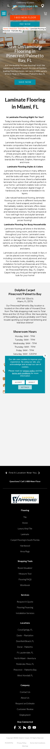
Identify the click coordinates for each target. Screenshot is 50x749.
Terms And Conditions (37, 743)
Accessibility (9, 743)
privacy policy (29, 371)
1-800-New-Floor (32, 481)
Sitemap (25, 746)
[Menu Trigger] (4, 13)
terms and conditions (21, 373)
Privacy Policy (21, 743)
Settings (25, 387)
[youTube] (34, 727)
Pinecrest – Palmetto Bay (19, 29)
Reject (32, 382)
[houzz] (25, 727)
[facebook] (15, 727)
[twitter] (20, 727)
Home (5, 29)
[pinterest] (30, 727)
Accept (18, 382)
